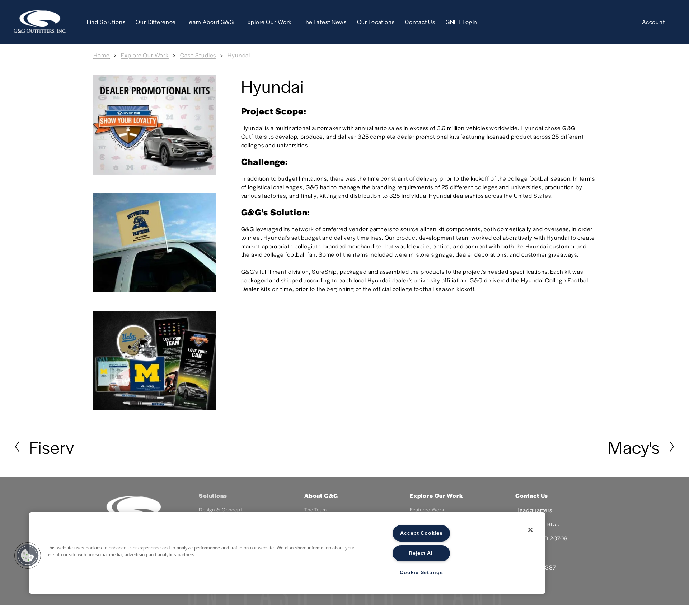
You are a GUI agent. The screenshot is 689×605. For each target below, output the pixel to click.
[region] (287, 553)
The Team (315, 509)
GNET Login (462, 22)
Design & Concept (220, 509)
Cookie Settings (421, 572)
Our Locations (376, 22)
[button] (27, 555)
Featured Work (427, 509)
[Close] (530, 530)
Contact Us (420, 22)
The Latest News (324, 22)
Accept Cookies (421, 533)
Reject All (421, 553)
